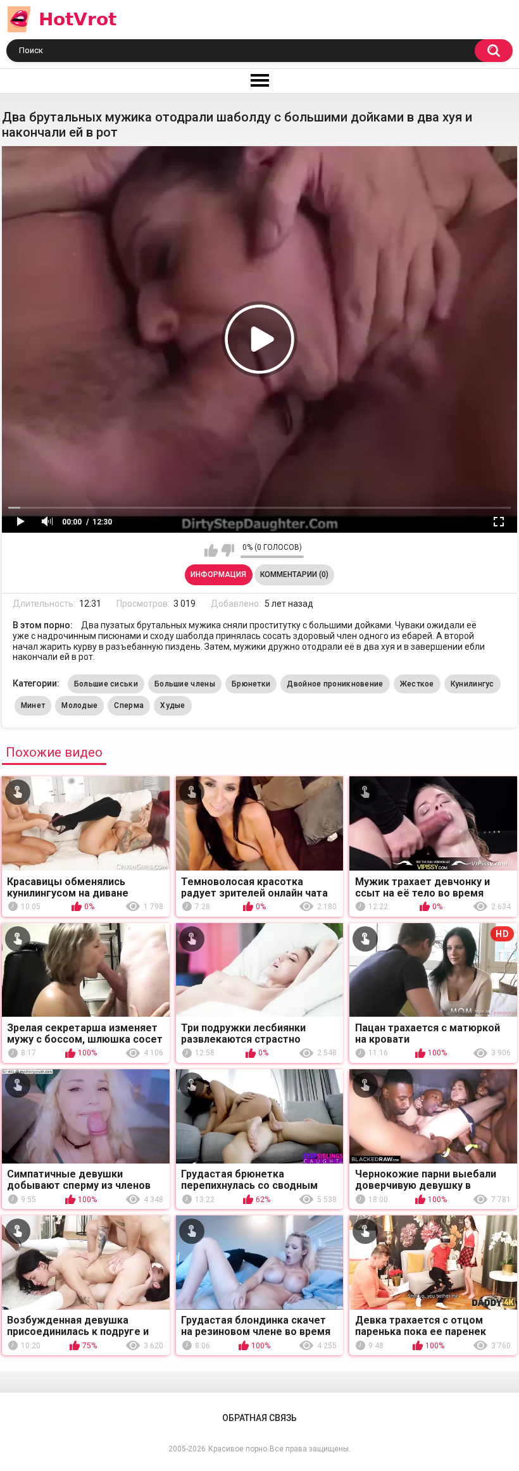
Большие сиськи (106, 684)
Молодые (79, 705)
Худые (172, 705)
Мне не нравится (227, 550)
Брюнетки (251, 684)
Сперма (129, 705)
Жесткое (417, 684)
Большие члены (184, 684)
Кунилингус (472, 684)
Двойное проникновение (335, 684)
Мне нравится (211, 550)
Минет (33, 705)
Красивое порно (237, 1448)
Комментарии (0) (294, 574)
